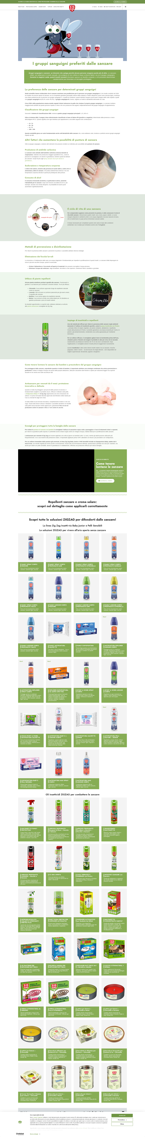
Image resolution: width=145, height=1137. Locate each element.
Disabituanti (42, 6)
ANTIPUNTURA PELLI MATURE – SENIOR (112, 737)
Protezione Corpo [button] (31, 6)
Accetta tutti (122, 1115)
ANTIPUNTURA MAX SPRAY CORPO (58, 781)
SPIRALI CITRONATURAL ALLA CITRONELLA (57, 1009)
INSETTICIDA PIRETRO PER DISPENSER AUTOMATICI (58, 920)
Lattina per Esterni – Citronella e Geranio (112, 1009)
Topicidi (50, 6)
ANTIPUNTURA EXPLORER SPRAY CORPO (30, 691)
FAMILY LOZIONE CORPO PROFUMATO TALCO (30, 646)
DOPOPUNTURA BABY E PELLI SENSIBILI (29, 781)
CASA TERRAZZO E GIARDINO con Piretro (84, 875)
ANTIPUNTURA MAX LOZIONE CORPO (84, 781)
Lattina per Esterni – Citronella (28, 1051)
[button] (125, 6)
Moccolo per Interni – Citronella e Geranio (112, 1095)
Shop (119, 6)
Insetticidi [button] (21, 6)
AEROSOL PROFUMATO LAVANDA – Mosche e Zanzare (29, 876)
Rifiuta (122, 1124)
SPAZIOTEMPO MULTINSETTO (110, 829)
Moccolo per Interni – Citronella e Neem (56, 1095)
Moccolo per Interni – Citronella (84, 1095)
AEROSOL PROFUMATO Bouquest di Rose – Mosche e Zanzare (59, 830)
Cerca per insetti (58, 6)
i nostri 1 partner (38, 1117)
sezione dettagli (82, 1128)
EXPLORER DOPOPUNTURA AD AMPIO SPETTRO (58, 691)
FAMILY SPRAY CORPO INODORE (29, 565)
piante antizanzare (33, 306)
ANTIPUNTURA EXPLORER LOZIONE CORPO (114, 646)
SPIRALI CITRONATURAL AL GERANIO (31, 1009)
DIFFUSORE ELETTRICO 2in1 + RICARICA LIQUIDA (86, 966)
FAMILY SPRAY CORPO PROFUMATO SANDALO (113, 565)
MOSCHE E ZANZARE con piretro (113, 875)
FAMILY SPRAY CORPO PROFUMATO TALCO (29, 606)
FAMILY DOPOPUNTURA (85, 646)
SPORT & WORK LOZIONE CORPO (114, 691)
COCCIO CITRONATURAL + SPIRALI (114, 966)
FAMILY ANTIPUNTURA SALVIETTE (57, 646)
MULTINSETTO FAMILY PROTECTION (29, 829)
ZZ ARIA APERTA (55, 875)
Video (101, 6)
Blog (95, 6)
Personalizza (121, 1119)
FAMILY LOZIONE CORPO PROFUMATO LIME (85, 606)
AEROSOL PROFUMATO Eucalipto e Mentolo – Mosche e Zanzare (85, 830)
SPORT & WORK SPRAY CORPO (85, 691)
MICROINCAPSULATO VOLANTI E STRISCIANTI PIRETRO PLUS (30, 921)
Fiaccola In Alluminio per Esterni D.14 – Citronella (57, 1051)
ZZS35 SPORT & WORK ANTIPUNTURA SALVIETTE (30, 737)
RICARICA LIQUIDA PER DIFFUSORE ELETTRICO (57, 966)
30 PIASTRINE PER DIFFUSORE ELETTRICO (29, 966)
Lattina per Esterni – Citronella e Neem (84, 1009)
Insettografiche (110, 6)
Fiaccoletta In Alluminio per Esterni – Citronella (86, 1051)
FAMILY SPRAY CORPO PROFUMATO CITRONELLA (86, 565)
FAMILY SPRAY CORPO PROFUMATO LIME (57, 565)
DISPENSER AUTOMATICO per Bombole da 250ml (86, 920)
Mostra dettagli (34, 1134)
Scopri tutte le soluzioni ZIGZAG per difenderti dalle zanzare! (72, 519)
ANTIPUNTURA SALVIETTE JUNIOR (86, 737)
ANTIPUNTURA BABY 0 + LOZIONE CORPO (58, 737)
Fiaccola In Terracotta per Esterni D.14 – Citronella (114, 1051)
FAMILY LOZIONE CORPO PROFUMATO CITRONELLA (114, 606)
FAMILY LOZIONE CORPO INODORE (58, 606)
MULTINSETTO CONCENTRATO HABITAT (114, 920)
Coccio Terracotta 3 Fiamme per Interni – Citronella (31, 1095)
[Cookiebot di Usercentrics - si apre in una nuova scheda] (20, 1134)
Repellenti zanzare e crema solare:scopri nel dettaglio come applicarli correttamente (72, 504)
